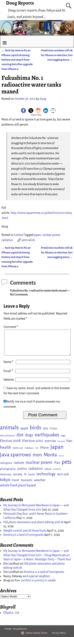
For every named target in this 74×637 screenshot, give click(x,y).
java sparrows (15, 455)
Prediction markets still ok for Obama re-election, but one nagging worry (57, 55)
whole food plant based (18, 485)
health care (18, 448)
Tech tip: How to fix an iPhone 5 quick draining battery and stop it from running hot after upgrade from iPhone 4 (17, 60)
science (57, 469)
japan (37, 235)
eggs (63, 435)
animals (9, 428)
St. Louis (29, 474)
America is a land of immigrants (23, 534)
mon (37, 454)
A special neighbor (38, 576)
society (17, 474)
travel (15, 480)
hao (69, 441)
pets (67, 462)
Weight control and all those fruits (24, 530)
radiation (7, 240)
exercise (50, 441)
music (61, 455)
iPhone (44, 447)
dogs (29, 435)
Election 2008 (10, 441)
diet (19, 435)
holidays (29, 447)
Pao (57, 463)
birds (35, 428)
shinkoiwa (6, 474)
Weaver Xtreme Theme (36, 633)
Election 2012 (32, 441)
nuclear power (51, 235)
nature (19, 462)
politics (22, 468)
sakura (47, 468)
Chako (53, 428)
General (18, 235)
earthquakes (47, 434)
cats (45, 428)
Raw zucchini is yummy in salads (35, 580)
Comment (10, 327)
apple (24, 428)
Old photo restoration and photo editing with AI (33, 522)
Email (8, 371)
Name (8, 362)
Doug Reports (20, 629)
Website (8, 379)
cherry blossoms (7, 435)
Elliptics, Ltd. (11, 612)
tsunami (26, 480)
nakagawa (6, 462)
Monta (50, 454)
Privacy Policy (59, 633)
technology (46, 474)
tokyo (5, 479)
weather (40, 480)
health (5, 447)
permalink (28, 240)
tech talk (63, 474)
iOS (36, 448)
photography (8, 468)
